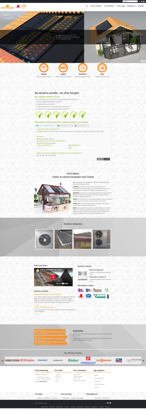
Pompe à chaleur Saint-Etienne (44, 406)
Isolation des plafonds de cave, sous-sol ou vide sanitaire (71, 131)
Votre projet (121, 6)
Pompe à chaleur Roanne (52, 406)
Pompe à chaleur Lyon (73, 406)
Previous (2, 361)
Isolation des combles (54, 131)
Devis (102, 74)
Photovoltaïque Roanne (87, 406)
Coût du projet (54, 398)
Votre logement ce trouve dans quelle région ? (51, 141)
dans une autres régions (51, 143)
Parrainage (73, 398)
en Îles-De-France (41, 143)
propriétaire (40, 139)
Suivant (106, 159)
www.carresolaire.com (56, 287)
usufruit (52, 139)
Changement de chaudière (43, 131)
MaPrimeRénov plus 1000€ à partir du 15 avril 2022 (47, 294)
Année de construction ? (44, 145)
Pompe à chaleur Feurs (66, 406)
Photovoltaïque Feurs (101, 406)
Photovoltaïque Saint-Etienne (80, 406)
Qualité (63, 74)
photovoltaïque (97, 381)
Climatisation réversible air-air (97, 277)
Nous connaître (96, 6)
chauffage (96, 375)
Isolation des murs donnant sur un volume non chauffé (94, 131)
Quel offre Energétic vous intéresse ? (48, 129)
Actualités (140, 6)
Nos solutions (109, 6)
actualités (96, 387)
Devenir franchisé (105, 398)
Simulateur (83, 74)
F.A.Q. (57, 381)
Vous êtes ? (40, 136)
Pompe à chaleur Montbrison (59, 406)
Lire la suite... (37, 305)
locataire (47, 139)
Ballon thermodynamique (96, 270)
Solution (44, 74)
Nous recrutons (98, 398)
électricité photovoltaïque (99, 384)
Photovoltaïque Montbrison (94, 406)
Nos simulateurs (47, 398)
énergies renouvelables (99, 378)
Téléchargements (65, 398)
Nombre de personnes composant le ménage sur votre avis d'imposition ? (59, 153)
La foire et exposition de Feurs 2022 (44, 307)
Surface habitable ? (74, 145)
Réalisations (131, 6)
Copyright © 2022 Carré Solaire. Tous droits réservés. (41, 403)
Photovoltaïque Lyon (107, 406)
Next (143, 361)
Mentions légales (79, 398)
